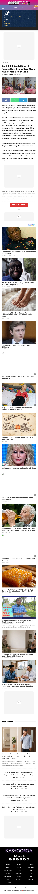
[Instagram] (14, 859)
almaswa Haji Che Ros (10, 74)
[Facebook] (10, 859)
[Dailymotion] (28, 859)
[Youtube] (24, 859)
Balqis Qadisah (6, 758)
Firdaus (15, 777)
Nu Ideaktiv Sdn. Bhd (18, 890)
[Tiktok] (21, 859)
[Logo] (19, 7)
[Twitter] (17, 859)
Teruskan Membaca (19, 205)
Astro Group (31, 890)
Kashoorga (5, 62)
